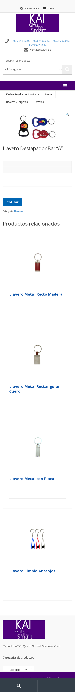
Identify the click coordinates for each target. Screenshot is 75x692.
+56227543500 (20, 41)
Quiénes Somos (31, 8)
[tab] (37, 163)
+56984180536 (40, 41)
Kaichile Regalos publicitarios (21, 94)
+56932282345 (60, 41)
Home (48, 94)
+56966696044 (37, 45)
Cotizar (13, 202)
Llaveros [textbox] (17, 669)
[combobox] (18, 668)
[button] (67, 115)
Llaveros (18, 211)
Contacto (50, 8)
